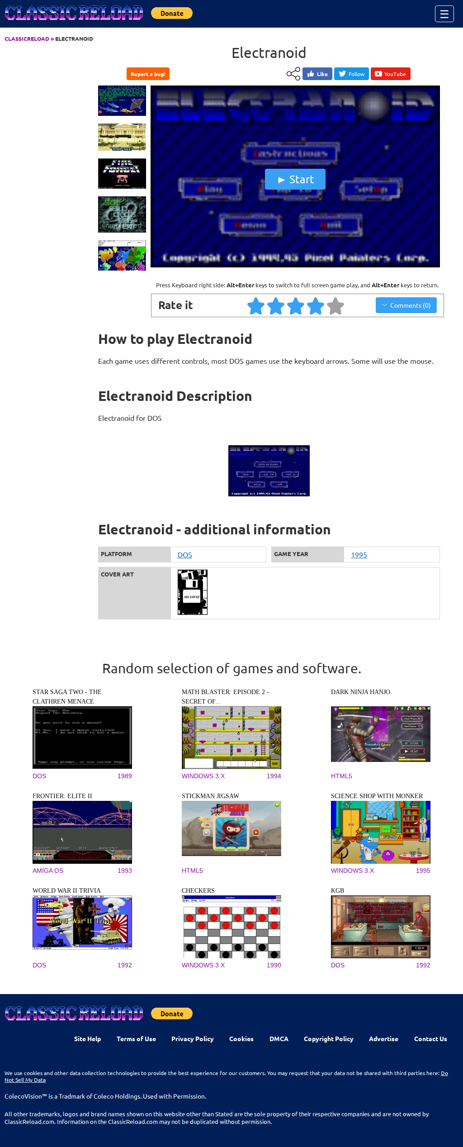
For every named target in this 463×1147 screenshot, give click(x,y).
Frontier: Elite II (62, 796)
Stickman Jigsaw (210, 796)
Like (322, 73)
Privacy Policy (192, 1038)
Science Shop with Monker (377, 796)
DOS (185, 554)
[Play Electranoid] (295, 265)
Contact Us (430, 1038)
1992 (125, 965)
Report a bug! (148, 73)
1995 (359, 554)
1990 (274, 965)
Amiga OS (48, 870)
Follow (356, 73)
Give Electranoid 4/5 (316, 305)
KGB (337, 890)
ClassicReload (27, 38)
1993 (125, 870)
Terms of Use (136, 1038)
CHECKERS (198, 890)
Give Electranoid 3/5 (296, 305)
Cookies (241, 1038)
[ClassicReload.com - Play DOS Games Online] (73, 21)
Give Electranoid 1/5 (256, 305)
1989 (125, 776)
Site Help (87, 1038)
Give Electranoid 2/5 (276, 305)
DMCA (278, 1038)
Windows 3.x (203, 776)
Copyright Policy (329, 1038)
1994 (274, 776)
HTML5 (341, 776)
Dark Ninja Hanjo (360, 692)
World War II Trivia (67, 890)
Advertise (383, 1038)
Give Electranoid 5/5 (335, 305)
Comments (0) (410, 305)
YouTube (395, 73)
